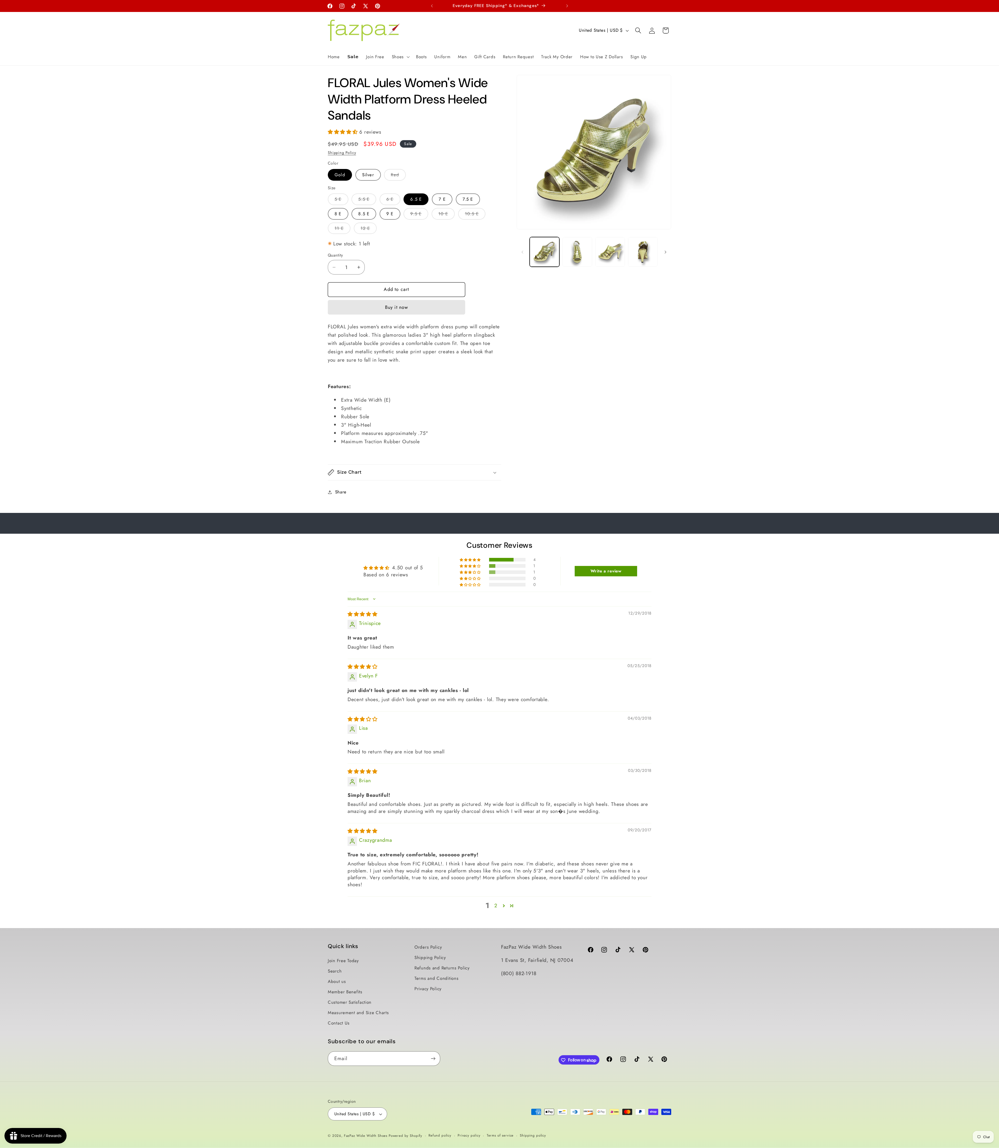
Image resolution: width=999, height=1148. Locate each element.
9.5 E (419, 215)
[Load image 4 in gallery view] (643, 252)
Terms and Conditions (436, 978)
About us (337, 981)
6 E (393, 200)
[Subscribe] (433, 1058)
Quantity (335, 255)
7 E (442, 199)
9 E (390, 214)
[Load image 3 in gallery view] (610, 252)
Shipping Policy (342, 152)
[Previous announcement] (432, 6)
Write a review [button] (606, 571)
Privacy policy (469, 1135)
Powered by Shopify (405, 1135)
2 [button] (495, 905)
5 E (341, 200)
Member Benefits (345, 992)
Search (335, 971)
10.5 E (475, 215)
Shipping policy (533, 1135)
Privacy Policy (427, 989)
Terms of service (500, 1135)
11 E (342, 229)
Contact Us (339, 1023)
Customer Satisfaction (350, 1002)
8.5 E (363, 214)
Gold (340, 175)
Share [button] (341, 492)
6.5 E (416, 199)
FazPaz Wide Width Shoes (365, 1135)
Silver (368, 175)
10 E (446, 215)
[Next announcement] (567, 6)
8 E (338, 214)
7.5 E (468, 199)
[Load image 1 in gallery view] (544, 252)
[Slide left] (522, 252)
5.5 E (367, 200)
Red (398, 176)
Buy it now (396, 307)
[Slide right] (665, 252)
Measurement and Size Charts (358, 1012)
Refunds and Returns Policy (442, 968)
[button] (400, 56)
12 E (369, 229)
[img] (362, 614)
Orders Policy (428, 947)
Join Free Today (343, 960)
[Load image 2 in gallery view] (577, 252)
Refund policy (439, 1135)
